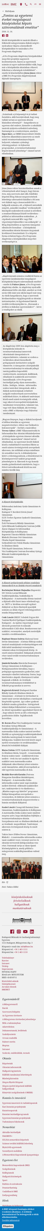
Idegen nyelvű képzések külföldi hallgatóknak (17, 1087)
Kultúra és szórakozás (12, 1184)
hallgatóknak (22, 904)
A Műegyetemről (9, 1004)
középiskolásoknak (22, 896)
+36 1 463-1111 (20, 949)
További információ (10, 1220)
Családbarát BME (10, 1191)
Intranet (5, 963)
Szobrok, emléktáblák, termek (16, 1053)
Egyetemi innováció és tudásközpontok (19, 1103)
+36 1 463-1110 (20, 952)
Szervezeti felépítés (11, 1012)
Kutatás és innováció (14, 1097)
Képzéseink (7, 1063)
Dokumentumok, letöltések (14, 1030)
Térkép (5, 966)
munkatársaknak (22, 908)
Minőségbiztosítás (10, 1078)
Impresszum (7, 969)
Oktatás (6, 1058)
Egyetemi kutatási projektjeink (16, 1118)
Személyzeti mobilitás (12, 1151)
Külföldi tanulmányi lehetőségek (17, 1074)
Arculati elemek (9, 987)
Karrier (5, 960)
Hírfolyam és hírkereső (12, 1205)
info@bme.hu (27, 946)
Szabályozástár (9, 1034)
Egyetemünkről (10, 999)
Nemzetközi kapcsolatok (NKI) (16, 1165)
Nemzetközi (8, 1127)
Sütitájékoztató (8, 984)
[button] (21, 4)
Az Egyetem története (12, 1015)
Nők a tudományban (11, 1023)
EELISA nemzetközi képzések (15, 1139)
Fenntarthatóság (9, 1187)
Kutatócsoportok (9, 1110)
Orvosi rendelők (9, 1038)
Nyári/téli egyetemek (12, 1147)
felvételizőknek (22, 900)
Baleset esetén (8, 1041)
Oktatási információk (11, 1067)
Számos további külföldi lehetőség (17, 1143)
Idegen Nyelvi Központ (12, 1082)
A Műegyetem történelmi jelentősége (19, 1019)
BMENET (6, 989)
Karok (5, 1008)
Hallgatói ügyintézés (11, 1071)
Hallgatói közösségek (11, 1176)
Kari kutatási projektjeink (14, 1107)
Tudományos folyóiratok (13, 1121)
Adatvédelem (8, 1027)
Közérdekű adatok (10, 981)
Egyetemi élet (10, 1160)
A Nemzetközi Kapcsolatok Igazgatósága (20, 1154)
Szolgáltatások (8, 1169)
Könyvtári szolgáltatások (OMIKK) (17, 1092)
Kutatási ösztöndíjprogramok (15, 1114)
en (35, 4)
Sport (4, 1180)
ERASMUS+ (7, 1136)
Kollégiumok (8, 1172)
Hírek (5, 1200)
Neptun (5, 1045)
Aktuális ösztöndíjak (11, 1132)
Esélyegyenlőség (9, 1195)
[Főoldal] (22, 920)
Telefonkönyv (8, 957)
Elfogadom (8, 1226)
